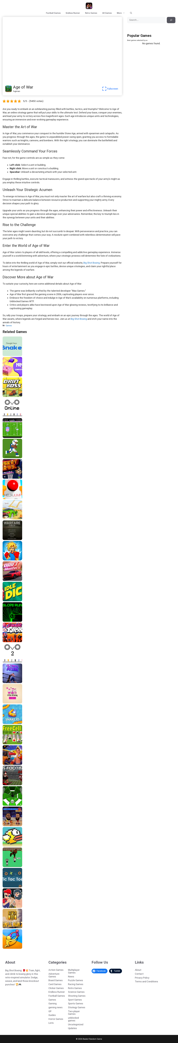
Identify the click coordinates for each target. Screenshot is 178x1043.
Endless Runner (73, 13)
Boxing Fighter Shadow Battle (17, 559)
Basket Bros (9, 478)
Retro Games (91, 13)
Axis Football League (13, 784)
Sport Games (75, 999)
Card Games (55, 984)
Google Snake (9, 355)
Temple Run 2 (9, 927)
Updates (72, 1028)
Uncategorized (75, 1024)
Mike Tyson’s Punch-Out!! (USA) (18, 866)
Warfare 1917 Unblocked (14, 539)
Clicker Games (56, 988)
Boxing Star (8, 764)
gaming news (55, 1007)
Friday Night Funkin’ (12, 641)
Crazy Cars (8, 518)
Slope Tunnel (9, 805)
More (119, 13)
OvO (5, 416)
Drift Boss (8, 396)
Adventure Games (53, 975)
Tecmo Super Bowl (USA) (15, 437)
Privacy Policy (142, 977)
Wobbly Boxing (10, 948)
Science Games (76, 992)
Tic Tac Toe (9, 886)
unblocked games (73, 1019)
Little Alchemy (10, 702)
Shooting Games (76, 995)
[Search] (171, 20)
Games (9, 325)
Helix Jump (8, 498)
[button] (131, 13)
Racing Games (75, 984)
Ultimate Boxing (11, 682)
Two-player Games (74, 1012)
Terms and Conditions (146, 981)
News (71, 976)
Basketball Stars (11, 825)
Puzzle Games (75, 980)
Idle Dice (7, 600)
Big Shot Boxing (91, 262)
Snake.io (7, 723)
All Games (107, 13)
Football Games (53, 13)
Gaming (52, 1003)
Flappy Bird (8, 845)
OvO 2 (6, 662)
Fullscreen (112, 88)
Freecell (7, 743)
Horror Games (55, 1019)
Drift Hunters (9, 580)
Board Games (55, 980)
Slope (6, 621)
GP (49, 1011)
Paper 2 (7, 375)
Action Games (55, 970)
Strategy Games (76, 1007)
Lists (51, 1023)
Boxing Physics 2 (11, 907)
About (138, 970)
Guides (52, 1015)
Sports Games (75, 1003)
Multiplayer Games (74, 971)
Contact (139, 973)
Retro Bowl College (12, 457)
